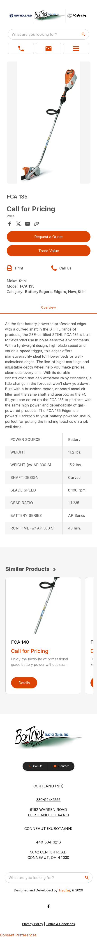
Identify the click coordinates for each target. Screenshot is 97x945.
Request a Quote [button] (48, 236)
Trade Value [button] (48, 250)
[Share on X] (18, 224)
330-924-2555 (48, 799)
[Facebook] (48, 906)
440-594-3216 (48, 842)
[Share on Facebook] (9, 224)
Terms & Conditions (60, 924)
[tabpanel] (48, 123)
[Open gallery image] (48, 122)
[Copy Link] (36, 224)
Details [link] (24, 682)
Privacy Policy (32, 924)
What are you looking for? (34, 34)
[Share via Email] (27, 224)
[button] (21, 48)
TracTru (64, 890)
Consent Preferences (18, 935)
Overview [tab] (48, 307)
